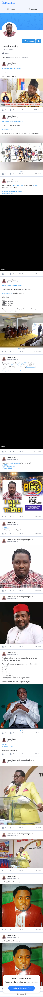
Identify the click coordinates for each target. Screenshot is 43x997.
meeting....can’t (14, 463)
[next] (40, 153)
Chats (12, 9)
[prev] (3, 153)
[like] (3, 110)
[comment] (11, 110)
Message (30, 41)
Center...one (30, 367)
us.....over (35, 185)
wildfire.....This (22, 363)
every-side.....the (17, 185)
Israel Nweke (11, 63)
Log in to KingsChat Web (21, 988)
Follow (38, 41)
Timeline (33, 9)
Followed (9, 57)
